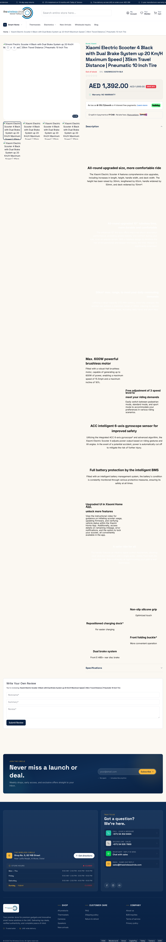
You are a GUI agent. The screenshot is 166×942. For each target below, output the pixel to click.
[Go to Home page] (18, 13)
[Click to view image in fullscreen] (41, 81)
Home (5, 32)
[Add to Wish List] (8, 47)
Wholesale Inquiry (83, 25)
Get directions (85, 855)
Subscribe (146, 771)
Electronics (49, 25)
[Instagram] (113, 885)
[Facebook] (106, 885)
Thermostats (34, 25)
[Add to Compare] (14, 47)
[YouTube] (119, 885)
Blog (96, 25)
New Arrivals (65, 25)
